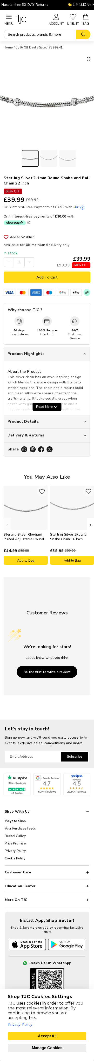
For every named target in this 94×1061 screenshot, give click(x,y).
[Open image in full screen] (89, 59)
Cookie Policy (15, 858)
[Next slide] (88, 100)
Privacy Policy (15, 851)
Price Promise (15, 843)
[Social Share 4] (50, 449)
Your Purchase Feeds (20, 828)
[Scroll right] (90, 525)
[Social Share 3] (41, 449)
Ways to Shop (15, 821)
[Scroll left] (7, 525)
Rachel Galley (15, 836)
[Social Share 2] (33, 449)
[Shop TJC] (30, 19)
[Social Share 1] (24, 449)
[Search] (83, 34)
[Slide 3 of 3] (67, 158)
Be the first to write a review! (47, 672)
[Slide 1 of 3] (30, 158)
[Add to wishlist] (42, 491)
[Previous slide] (5, 100)
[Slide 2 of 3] (48, 158)
